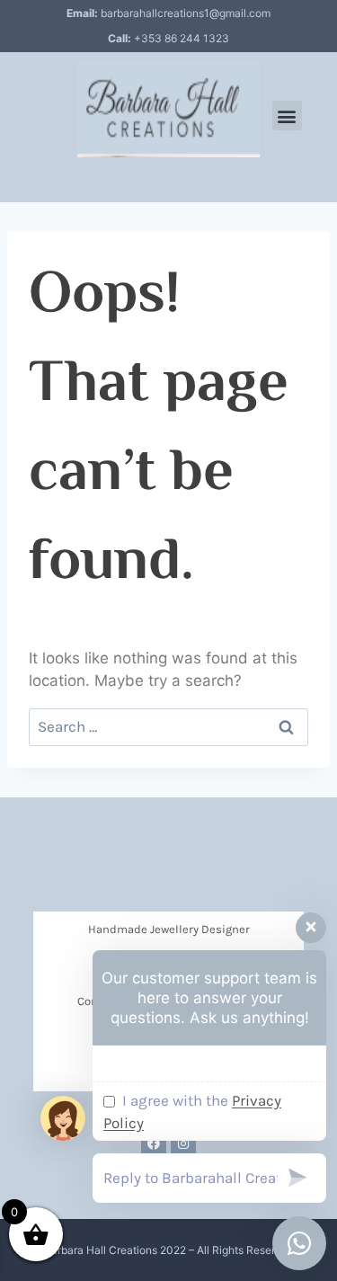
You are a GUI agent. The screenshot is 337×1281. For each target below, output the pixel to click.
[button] (287, 115)
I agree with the (192, 1112)
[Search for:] (168, 726)
